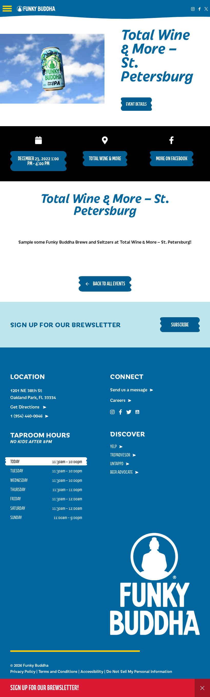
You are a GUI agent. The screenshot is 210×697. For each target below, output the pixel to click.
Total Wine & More (105, 158)
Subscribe (180, 324)
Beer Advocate (121, 472)
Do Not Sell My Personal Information (139, 671)
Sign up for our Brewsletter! (44, 687)
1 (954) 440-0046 (26, 416)
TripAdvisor (120, 454)
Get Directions (25, 407)
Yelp (113, 446)
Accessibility (91, 671)
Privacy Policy (22, 671)
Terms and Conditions (57, 671)
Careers (117, 400)
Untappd (116, 463)
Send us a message (128, 389)
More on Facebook (171, 158)
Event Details (136, 104)
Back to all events (109, 283)
